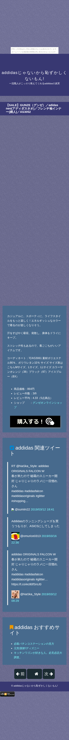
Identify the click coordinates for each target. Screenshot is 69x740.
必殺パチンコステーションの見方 (34, 643)
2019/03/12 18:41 (42, 509)
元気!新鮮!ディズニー (26, 648)
